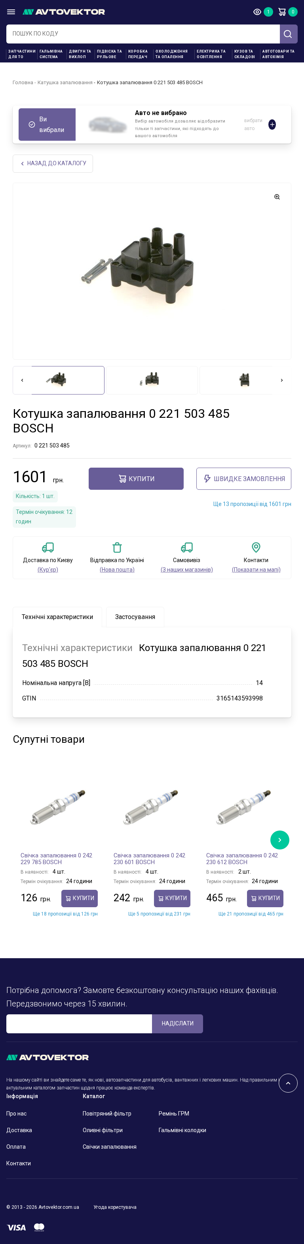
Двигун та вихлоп (80, 54)
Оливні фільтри (103, 1130)
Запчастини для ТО (22, 54)
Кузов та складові (244, 54)
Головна (23, 82)
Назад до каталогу (56, 163)
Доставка (19, 1130)
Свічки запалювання (110, 1147)
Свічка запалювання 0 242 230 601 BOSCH (149, 859)
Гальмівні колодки (182, 1130)
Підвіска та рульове (109, 54)
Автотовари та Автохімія (278, 54)
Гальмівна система (51, 54)
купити (142, 479)
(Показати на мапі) (256, 569)
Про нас (16, 1113)
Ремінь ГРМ (174, 1113)
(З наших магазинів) (187, 569)
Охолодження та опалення (172, 54)
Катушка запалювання (65, 82)
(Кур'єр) (48, 569)
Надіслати (178, 1023)
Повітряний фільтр (107, 1113)
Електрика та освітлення (211, 54)
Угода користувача (115, 1207)
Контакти (18, 1163)
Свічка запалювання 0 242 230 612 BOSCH (242, 859)
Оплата (16, 1147)
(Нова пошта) (117, 569)
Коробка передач (138, 54)
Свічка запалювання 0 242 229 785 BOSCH (56, 859)
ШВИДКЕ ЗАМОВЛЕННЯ (249, 479)
